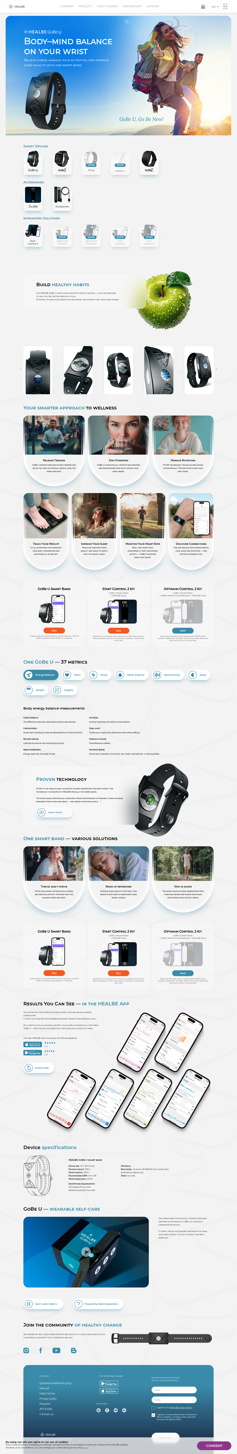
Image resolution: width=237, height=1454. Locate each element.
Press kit (45, 1403)
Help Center (47, 1393)
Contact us (47, 1414)
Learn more (55, 812)
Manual (44, 1388)
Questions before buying (55, 1383)
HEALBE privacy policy (181, 1407)
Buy (54, 630)
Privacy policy (48, 1398)
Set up (85, 1447)
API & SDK (46, 1409)
